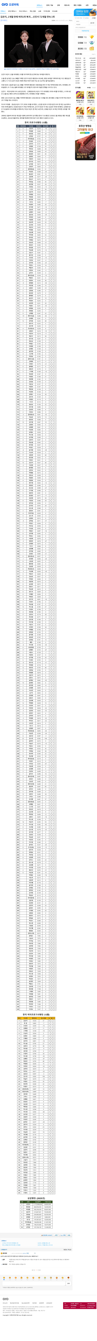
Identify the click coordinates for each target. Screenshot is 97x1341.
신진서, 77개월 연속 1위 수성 (45, 1245)
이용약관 (34, 1303)
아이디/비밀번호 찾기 (80, 27)
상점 (87, 5)
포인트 (94, 87)
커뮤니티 (67, 5)
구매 (80, 104)
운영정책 (41, 1303)
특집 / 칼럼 (33, 11)
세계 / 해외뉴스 (12, 11)
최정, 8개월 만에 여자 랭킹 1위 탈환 (11, 1245)
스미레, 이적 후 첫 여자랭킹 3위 (10, 1243)
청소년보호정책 (25, 1303)
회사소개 (5, 1303)
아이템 (89, 87)
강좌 (58, 5)
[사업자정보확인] (31, 1308)
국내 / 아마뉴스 (23, 11)
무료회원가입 (85, 31)
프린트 (70, 20)
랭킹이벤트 (78, 5)
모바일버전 (49, 1303)
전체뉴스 (3, 11)
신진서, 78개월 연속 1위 (44, 1243)
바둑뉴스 (39, 5)
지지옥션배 (47, 11)
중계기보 (49, 5)
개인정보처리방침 (14, 1303)
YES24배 (54, 11)
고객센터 (94, 18)
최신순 (69, 1249)
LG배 (39, 11)
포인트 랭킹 (78, 54)
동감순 (65, 1249)
